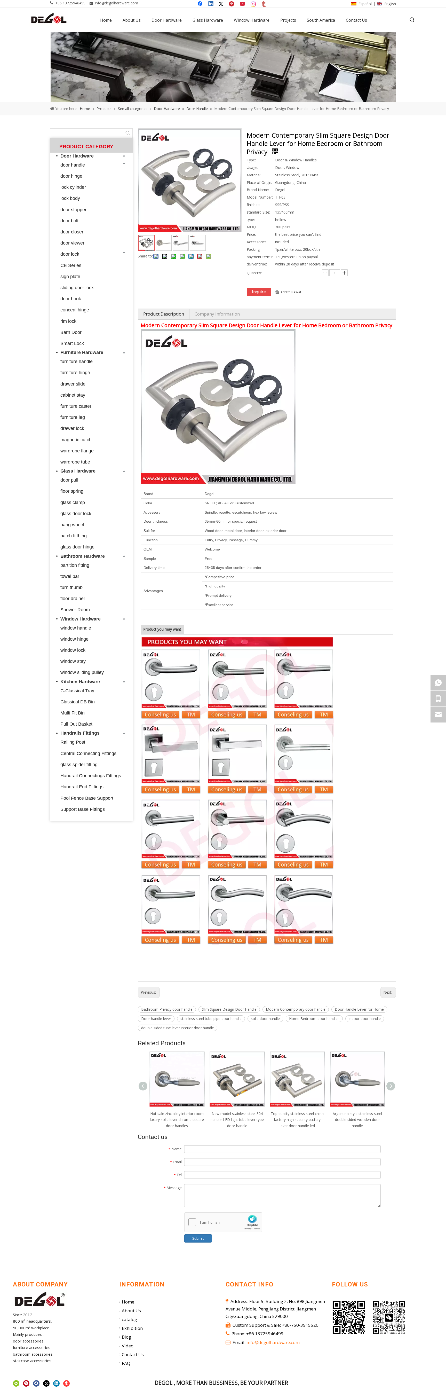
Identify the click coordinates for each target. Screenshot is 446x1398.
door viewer (72, 243)
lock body (70, 198)
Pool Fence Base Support (86, 798)
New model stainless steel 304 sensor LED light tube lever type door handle (237, 1119)
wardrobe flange (77, 450)
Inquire (259, 292)
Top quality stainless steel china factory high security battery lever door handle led (297, 1119)
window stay (73, 661)
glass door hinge (77, 546)
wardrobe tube (75, 462)
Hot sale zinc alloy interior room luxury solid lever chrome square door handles (177, 1119)
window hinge (74, 639)
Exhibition (132, 1328)
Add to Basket (291, 292)
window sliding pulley (82, 672)
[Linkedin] (211, 4)
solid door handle (265, 1018)
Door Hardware (77, 156)
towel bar (69, 576)
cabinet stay (72, 395)
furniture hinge (75, 372)
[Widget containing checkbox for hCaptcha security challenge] (223, 1222)
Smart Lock (72, 343)
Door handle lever (156, 1018)
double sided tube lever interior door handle (177, 1027)
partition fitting (74, 565)
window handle (75, 628)
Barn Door (71, 332)
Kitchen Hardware (80, 681)
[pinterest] (26, 1383)
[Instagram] (253, 4)
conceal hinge (74, 309)
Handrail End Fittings (81, 786)
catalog (129, 1319)
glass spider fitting (79, 764)
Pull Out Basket (76, 724)
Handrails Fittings (80, 733)
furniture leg (72, 417)
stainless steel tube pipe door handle (211, 1018)
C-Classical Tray (77, 690)
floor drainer (72, 598)
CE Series (70, 265)
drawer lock (72, 428)
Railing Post (72, 742)
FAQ (126, 1363)
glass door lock (75, 513)
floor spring (71, 491)
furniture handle (76, 361)
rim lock (68, 321)
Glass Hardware (77, 471)
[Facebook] (200, 4)
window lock (72, 650)
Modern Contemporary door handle (295, 1009)
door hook (70, 298)
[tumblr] (264, 4)
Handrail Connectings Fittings (90, 775)
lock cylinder (73, 187)
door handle (72, 165)
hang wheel (72, 524)
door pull (69, 480)
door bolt (69, 220)
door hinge (71, 176)
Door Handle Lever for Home (359, 1009)
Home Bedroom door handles (314, 1018)
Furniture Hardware (81, 352)
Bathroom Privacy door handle (167, 1009)
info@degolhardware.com (116, 3)
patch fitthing (73, 535)
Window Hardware (80, 619)
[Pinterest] (232, 4)
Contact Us (133, 1354)
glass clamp (72, 502)
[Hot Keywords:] (412, 19)
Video (127, 1346)
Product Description (163, 314)
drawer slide (72, 384)
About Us (131, 1311)
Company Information (217, 314)
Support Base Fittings (82, 809)
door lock (69, 254)
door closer (71, 231)
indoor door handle (365, 1018)
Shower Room (75, 609)
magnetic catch (76, 439)
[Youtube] (243, 4)
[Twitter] (222, 4)
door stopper (73, 209)
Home (128, 1302)
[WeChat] (16, 1383)
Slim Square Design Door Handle (229, 1009)
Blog (126, 1337)
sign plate (70, 276)
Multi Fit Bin (72, 713)
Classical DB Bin (77, 701)
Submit (198, 1238)
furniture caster (75, 406)
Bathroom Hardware (82, 556)
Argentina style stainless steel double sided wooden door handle (357, 1119)
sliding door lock (77, 287)
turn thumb (71, 587)
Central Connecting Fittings (88, 753)
